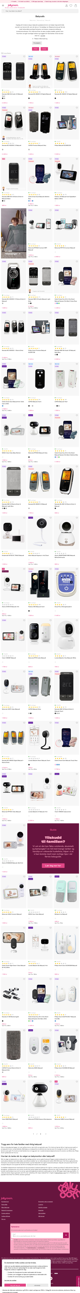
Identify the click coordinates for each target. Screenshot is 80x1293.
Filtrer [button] (35, 49)
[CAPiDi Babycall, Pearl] (30, 406)
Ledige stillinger (5, 1216)
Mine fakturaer (5, 1207)
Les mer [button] (43, 36)
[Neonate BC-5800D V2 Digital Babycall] (55, 98)
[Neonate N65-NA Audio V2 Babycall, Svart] (2, 98)
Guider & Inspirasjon (6, 1210)
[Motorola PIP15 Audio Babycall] (29, 662)
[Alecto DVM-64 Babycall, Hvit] (2, 611)
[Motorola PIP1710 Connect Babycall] (55, 252)
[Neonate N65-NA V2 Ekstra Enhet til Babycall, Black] (2, 201)
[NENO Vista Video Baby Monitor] (2, 457)
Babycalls (47, 20)
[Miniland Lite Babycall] (55, 918)
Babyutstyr (33, 20)
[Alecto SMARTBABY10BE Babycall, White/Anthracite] (55, 559)
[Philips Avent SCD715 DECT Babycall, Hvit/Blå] (55, 1021)
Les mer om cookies (10, 1280)
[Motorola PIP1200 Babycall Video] (29, 457)
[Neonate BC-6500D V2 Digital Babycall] (29, 98)
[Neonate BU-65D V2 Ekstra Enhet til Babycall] (55, 508)
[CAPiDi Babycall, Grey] (32, 406)
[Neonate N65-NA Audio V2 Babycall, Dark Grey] (4, 98)
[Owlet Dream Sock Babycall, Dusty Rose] (30, 201)
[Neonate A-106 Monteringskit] (2, 1021)
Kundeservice (5, 1201)
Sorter (44, 49)
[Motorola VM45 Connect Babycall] (2, 918)
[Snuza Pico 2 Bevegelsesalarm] (55, 611)
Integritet (40, 1210)
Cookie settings (5, 1213)
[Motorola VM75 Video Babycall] (2, 713)
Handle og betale (42, 1207)
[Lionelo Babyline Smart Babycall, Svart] (29, 764)
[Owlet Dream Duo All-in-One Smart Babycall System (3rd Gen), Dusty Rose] (55, 303)
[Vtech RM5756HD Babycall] (2, 1123)
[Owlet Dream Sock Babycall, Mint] (32, 201)
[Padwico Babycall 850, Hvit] (30, 611)
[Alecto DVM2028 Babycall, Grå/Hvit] (2, 867)
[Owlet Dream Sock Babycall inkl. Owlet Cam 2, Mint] (2, 406)
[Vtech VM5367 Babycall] (2, 662)
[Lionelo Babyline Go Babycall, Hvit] (29, 969)
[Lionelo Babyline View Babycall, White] (55, 662)
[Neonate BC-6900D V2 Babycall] (29, 508)
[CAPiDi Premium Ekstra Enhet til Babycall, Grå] (2, 1072)
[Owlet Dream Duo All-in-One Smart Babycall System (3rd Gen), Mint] (59, 303)
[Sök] (3, 11)
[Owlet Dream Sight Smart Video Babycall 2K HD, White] (2, 969)
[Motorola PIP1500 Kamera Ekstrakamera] (29, 1123)
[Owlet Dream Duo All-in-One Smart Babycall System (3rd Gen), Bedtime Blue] (57, 303)
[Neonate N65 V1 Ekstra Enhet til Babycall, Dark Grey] (6, 508)
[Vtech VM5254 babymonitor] (55, 816)
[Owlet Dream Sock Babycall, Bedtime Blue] (29, 201)
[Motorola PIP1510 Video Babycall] (2, 816)
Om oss (3, 1219)
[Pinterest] (50, 1278)
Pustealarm (37, 43)
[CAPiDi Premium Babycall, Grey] (29, 149)
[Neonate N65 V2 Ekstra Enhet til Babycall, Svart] (4, 508)
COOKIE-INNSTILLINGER (37, 1286)
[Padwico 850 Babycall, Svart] (29, 611)
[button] (3, 5)
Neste (46, 1134)
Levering (40, 1204)
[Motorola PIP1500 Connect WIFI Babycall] (29, 252)
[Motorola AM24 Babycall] (29, 1072)
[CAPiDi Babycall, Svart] (29, 406)
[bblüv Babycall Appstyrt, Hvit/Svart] (29, 559)
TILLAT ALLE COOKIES (15, 1286)
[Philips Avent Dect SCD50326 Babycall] (55, 969)
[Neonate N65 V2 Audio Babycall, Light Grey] (4, 201)
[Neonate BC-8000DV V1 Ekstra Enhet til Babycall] (2, 303)
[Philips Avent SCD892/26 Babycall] (55, 1072)
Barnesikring (40, 20)
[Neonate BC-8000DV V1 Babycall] (2, 149)
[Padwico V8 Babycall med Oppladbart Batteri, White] (55, 201)
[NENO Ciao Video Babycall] (29, 918)
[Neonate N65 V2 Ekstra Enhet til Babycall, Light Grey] (2, 508)
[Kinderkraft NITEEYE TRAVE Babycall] (2, 559)
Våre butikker (41, 1213)
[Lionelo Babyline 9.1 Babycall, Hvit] (29, 816)
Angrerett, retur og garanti (45, 1201)
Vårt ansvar (41, 1216)
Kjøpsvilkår (4, 1204)
